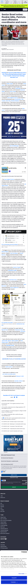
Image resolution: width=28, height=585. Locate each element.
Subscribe (3, 544)
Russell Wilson (18, 99)
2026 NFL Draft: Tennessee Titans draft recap (12, 426)
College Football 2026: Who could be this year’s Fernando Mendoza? (12, 415)
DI (16, 358)
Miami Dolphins (5, 251)
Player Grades (3, 522)
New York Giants (14, 253)
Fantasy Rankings (4, 530)
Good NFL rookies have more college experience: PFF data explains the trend (13, 408)
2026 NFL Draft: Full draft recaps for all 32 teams (13, 421)
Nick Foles (8, 100)
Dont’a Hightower (14, 287)
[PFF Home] (5, 9)
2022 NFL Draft (10, 345)
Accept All (14, 577)
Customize (13, 582)
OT (14, 358)
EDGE (18, 358)
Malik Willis (18, 88)
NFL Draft (3, 511)
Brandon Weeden (15, 100)
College (2, 509)
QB (3, 358)
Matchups (3, 526)
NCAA (2, 2)
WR (7, 358)
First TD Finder (4, 518)
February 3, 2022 (20, 376)
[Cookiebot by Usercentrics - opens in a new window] (21, 552)
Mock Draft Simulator (5, 533)
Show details (21, 573)
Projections (11, 72)
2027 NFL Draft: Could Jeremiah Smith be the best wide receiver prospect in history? (13, 419)
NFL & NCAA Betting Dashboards (11, 74)
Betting (2, 504)
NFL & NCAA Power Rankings (17, 75)
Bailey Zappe (10, 83)
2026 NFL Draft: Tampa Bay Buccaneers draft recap (14, 428)
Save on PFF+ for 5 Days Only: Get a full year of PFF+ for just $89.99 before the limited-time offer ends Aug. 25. (14, 6)
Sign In (25, 9)
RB (5, 358)
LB (21, 358)
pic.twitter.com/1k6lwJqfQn (9, 374)
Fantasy (2, 506)
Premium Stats (4, 523)
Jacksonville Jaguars (6, 340)
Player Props (3, 517)
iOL (12, 358)
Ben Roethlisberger (14, 145)
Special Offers (3, 546)
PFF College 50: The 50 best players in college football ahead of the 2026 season (14, 411)
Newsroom (3, 497)
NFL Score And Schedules (6, 520)
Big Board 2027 (4, 531)
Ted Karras (22, 331)
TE (9, 358)
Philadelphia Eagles (12, 270)
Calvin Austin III (9, 366)
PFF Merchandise (4, 548)
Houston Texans (16, 267)
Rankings (4, 72)
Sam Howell (12, 91)
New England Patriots (12, 97)
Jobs (2, 495)
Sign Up (14, 487)
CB (23, 358)
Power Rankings (4, 525)
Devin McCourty (13, 279)
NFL (2, 1)
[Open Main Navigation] (2, 9)
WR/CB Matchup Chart (20, 72)
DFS (1, 508)
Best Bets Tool (14, 77)
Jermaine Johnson (18, 380)
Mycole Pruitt (5, 329)
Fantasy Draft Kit (4, 528)
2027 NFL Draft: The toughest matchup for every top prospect (13, 404)
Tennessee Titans (19, 329)
